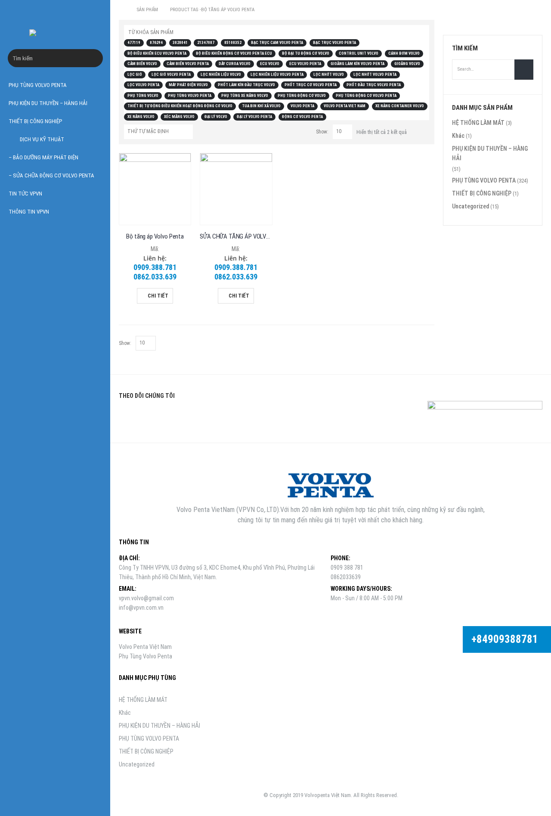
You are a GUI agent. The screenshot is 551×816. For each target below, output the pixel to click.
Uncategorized (470, 206)
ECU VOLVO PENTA (305, 64)
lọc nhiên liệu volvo (221, 74)
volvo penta (302, 106)
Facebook (128, 416)
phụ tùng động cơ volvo (302, 95)
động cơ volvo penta (302, 117)
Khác (458, 135)
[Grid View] (415, 131)
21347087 (205, 42)
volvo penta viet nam (344, 106)
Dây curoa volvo (235, 64)
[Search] (96, 58)
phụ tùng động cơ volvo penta (366, 95)
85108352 (232, 42)
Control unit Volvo (358, 53)
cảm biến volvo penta (188, 64)
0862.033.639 (154, 276)
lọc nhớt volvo (328, 74)
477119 (133, 42)
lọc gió (134, 74)
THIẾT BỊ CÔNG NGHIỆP (35, 121)
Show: (322, 132)
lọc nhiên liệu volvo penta (277, 74)
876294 (156, 42)
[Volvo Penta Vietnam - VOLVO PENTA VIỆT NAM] (55, 32)
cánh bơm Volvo (404, 53)
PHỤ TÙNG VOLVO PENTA (38, 85)
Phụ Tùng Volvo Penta (145, 656)
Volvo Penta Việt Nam (145, 646)
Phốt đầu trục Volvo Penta (374, 85)
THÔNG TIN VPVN (29, 211)
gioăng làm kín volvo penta (357, 64)
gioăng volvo (407, 64)
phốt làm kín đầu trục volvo (246, 85)
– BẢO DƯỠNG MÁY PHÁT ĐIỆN (43, 157)
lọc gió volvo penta (171, 74)
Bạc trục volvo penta (334, 42)
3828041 (180, 42)
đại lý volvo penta (254, 117)
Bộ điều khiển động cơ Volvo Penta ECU (234, 53)
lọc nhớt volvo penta (374, 74)
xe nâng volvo (141, 117)
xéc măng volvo (179, 117)
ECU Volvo (269, 64)
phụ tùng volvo (142, 95)
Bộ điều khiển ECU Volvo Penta (156, 53)
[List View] (425, 131)
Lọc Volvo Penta (143, 85)
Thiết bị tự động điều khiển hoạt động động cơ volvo (179, 106)
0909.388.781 (154, 267)
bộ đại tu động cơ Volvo (305, 53)
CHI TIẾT (158, 296)
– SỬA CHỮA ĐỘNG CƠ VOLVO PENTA (51, 175)
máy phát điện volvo (188, 85)
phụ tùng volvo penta (189, 95)
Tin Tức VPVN (25, 193)
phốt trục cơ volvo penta (311, 85)
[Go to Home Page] (122, 10)
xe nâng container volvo (399, 106)
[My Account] (93, 11)
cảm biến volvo (142, 64)
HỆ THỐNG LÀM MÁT (478, 122)
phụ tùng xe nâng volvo (244, 95)
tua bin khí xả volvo (261, 106)
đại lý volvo (215, 117)
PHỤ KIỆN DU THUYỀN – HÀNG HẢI (48, 103)
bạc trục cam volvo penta (277, 42)
